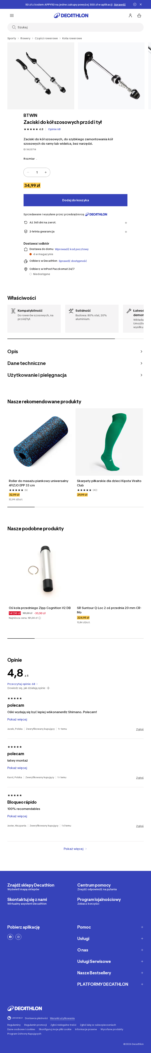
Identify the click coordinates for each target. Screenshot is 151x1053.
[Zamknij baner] (141, 4)
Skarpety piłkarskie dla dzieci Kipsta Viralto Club (109, 483)
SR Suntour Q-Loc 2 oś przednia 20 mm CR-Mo (109, 610)
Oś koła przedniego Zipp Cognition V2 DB (40, 608)
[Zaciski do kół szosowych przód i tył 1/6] (40, 75)
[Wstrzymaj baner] (135, 4)
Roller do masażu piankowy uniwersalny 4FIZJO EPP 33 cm (39, 483)
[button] (39, 618)
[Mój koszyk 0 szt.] (139, 15)
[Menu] (11, 15)
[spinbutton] (36, 172)
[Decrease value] (28, 172)
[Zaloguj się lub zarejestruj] (130, 15)
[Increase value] (45, 172)
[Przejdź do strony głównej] (71, 15)
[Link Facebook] (10, 937)
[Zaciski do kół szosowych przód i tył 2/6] (111, 75)
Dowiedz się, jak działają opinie (26, 688)
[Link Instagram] (18, 937)
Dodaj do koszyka (75, 200)
